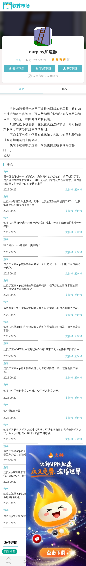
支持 (68, 189)
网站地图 (9, 551)
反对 (77, 189)
